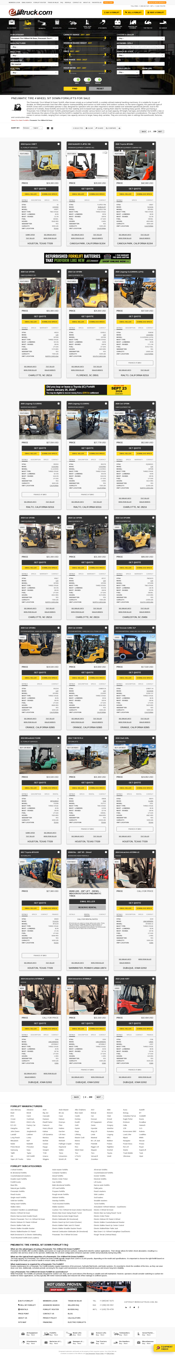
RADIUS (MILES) (123, 68)
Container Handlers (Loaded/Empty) (24, 1210)
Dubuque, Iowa (131, 968)
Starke (125, 1150)
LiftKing (78, 1134)
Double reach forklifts (19, 1179)
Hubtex (61, 1128)
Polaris (109, 1144)
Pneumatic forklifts (18, 1191)
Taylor (29, 1153)
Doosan (150, 691)
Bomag (125, 1113)
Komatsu (110, 1131)
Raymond (62, 1147)
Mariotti (61, 1138)
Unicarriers (148, 921)
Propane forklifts (58, 1191)
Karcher (62, 1131)
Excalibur (142, 1122)
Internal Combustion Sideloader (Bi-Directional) (70, 1231)
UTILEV (78, 1156)
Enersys (62, 1122)
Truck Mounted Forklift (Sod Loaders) (25, 1238)
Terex (61, 1153)
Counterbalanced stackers (21, 1176)
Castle (77, 1116)
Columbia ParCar (129, 1116)
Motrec (77, 1141)
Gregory (110, 1125)
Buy (28, 1335)
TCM (104, 801)
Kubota (142, 1131)
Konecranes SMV (129, 1131)
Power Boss (127, 1144)
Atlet (108, 1110)
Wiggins (46, 1159)
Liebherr (30, 1134)
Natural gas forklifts (18, 1188)
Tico (76, 1153)
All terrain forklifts (100, 1170)
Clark (150, 801)
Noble (13, 1144)
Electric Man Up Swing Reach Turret (107, 1213)
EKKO (13, 1122)
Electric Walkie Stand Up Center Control (109, 1225)
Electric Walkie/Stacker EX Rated (23, 1231)
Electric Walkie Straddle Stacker (23, 1228)
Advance (30, 1110)
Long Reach (15, 1138)
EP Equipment (96, 1122)
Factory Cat (31, 1125)
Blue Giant (79, 1113)
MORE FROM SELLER (50, 238)
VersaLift (94, 1156)
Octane (45, 1144)
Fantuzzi (46, 1125)
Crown (13, 1119)
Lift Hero (62, 1134)
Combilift (142, 1116)
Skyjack (94, 1150)
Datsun (61, 1119)
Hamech (142, 1125)
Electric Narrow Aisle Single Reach (65, 1216)
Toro (92, 1153)
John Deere (15, 1131)
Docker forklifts (99, 1176)
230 (154, 132)
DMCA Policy (110, 1353)
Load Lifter (127, 1134)
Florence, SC (84, 375)
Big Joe (45, 1113)
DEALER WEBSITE (97, 238)
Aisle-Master (64, 1110)
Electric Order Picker (60, 1179)
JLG (140, 1128)
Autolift (142, 1110)
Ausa (125, 1110)
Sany (28, 1150)
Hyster (55, 207)
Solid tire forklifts (17, 1201)
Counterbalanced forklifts (103, 1173)
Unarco (45, 1156)
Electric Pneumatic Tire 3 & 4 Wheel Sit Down (28, 1219)
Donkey (78, 1119)
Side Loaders (99, 1194)
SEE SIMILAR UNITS (50, 234)
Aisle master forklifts (60, 1170)
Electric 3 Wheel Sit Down (103, 1210)
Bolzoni (110, 1113)
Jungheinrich (31, 1131)
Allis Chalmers (80, 1110)
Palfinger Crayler (65, 1144)
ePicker (110, 1122)
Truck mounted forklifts (61, 1204)
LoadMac (142, 1134)
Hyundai (94, 1128)
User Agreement (90, 1353)
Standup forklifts (58, 1201)
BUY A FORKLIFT (112, 12)
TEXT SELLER (30, 238)
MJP (28, 1141)
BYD (12, 1116)
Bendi (29, 1113)
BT (140, 1113)
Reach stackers (100, 1191)
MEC (109, 1138)
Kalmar (45, 1131)
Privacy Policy (100, 1353)
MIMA (141, 1138)
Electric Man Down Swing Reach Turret (67, 1213)
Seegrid (46, 1150)
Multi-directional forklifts (61, 1185)
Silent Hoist (79, 1150)
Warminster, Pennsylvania (84, 968)
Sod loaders (98, 1197)
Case (61, 1116)
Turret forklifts (99, 1204)
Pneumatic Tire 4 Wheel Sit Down (65, 1235)
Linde (151, 1042)
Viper (141, 1156)
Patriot (77, 1144)
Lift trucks (97, 1182)
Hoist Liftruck (48, 1128)
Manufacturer (17, 43)
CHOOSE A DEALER (125, 35)
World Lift (62, 1159)
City (119, 60)
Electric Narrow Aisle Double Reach (24, 1216)
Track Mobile (128, 1153)
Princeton (30, 1147)
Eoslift (77, 1122)
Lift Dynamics (48, 1134)
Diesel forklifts (57, 1176)
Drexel (109, 1119)
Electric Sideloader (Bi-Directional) (65, 1219)
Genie (93, 1125)
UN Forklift (31, 1156)
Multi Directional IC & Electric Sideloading (26, 1235)
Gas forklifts (57, 1182)
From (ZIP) (147, 68)
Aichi (44, 1110)
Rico (76, 1147)
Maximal (94, 1138)
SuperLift (142, 1150)
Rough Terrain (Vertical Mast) (105, 1235)
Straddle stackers (100, 1201)
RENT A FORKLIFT (157, 12)
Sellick (61, 1150)
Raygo (45, 1147)
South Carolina (99, 356)
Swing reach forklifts (18, 1204)
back (143, 131)
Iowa (151, 943)
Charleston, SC (131, 617)
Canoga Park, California (84, 243)
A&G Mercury (16, 1110)
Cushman (30, 1119)
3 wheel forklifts (17, 1170)
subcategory (17, 35)
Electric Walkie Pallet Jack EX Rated (66, 1225)
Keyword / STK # (125, 43)
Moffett (45, 1141)
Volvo (29, 1159)
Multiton (110, 1141)
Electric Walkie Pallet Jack (20, 1225)
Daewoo (46, 1119)
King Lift (94, 1131)
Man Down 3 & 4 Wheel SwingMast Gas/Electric (112, 1231)
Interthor (110, 1128)
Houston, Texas (37, 243)
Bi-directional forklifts (19, 1173)
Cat (57, 335)
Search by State (125, 51)
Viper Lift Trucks (17, 1159)
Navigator (126, 1141)
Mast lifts (14, 1185)
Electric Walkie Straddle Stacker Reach (67, 1228)
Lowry (29, 1138)
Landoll (13, 1134)
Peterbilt (94, 1144)
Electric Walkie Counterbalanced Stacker (109, 1222)
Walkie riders (15, 1207)
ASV (92, 1110)
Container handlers (59, 1173)
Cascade (46, 1116)
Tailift (13, 1153)
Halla (125, 1125)
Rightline (110, 1147)
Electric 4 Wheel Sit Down (20, 1213)
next (160, 131)
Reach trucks (16, 1194)
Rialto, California (131, 375)
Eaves (141, 1119)
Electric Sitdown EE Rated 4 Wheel (107, 1219)
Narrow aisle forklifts (102, 1185)
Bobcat (93, 1113)
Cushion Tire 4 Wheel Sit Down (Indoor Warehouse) (72, 1210)
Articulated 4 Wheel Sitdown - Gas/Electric (110, 1207)
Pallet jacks (98, 1188)
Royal (141, 1147)
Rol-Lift (126, 1147)
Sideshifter (16, 60)
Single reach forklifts (18, 1197)
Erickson (126, 1122)
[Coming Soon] (126, 1307)
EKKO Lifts (31, 1122)
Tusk (141, 1153)
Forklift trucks (16, 1182)
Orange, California (36, 727)
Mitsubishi (54, 801)
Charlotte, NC (36, 375)
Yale (76, 1159)
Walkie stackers (58, 1207)
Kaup (77, 1131)
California (101, 228)
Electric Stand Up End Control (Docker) (67, 1222)
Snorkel (110, 1150)
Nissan (142, 1141)
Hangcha (14, 1128)
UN (12, 1156)
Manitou (46, 1138)
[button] (34, 39)
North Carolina (51, 356)
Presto (141, 1144)
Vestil (109, 1156)
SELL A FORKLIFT (134, 12)
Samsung (14, 1150)
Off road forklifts (58, 1188)
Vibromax (126, 1156)
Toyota (150, 207)
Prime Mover (15, 1147)
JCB (124, 1128)
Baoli (12, 1113)
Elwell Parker (47, 1122)
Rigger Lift (95, 1147)
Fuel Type (15, 69)
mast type (15, 52)
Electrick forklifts (100, 1179)
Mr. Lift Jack (95, 1141)
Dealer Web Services (157, 2)
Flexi (60, 1125)
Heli (28, 1128)
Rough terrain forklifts (60, 1194)
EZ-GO (13, 1125)
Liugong (149, 335)
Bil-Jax (61, 1113)
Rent (33, 1335)
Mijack (125, 1138)
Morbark (62, 1141)
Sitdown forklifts (58, 1197)
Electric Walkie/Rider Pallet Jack (106, 1228)
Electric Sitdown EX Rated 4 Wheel (24, 1222)
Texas (56, 228)
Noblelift (102, 207)
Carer (29, 1116)
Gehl (76, 1125)
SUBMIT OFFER (30, 234)
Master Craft (79, 1138)
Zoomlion (94, 1159)
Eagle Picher (128, 1119)
